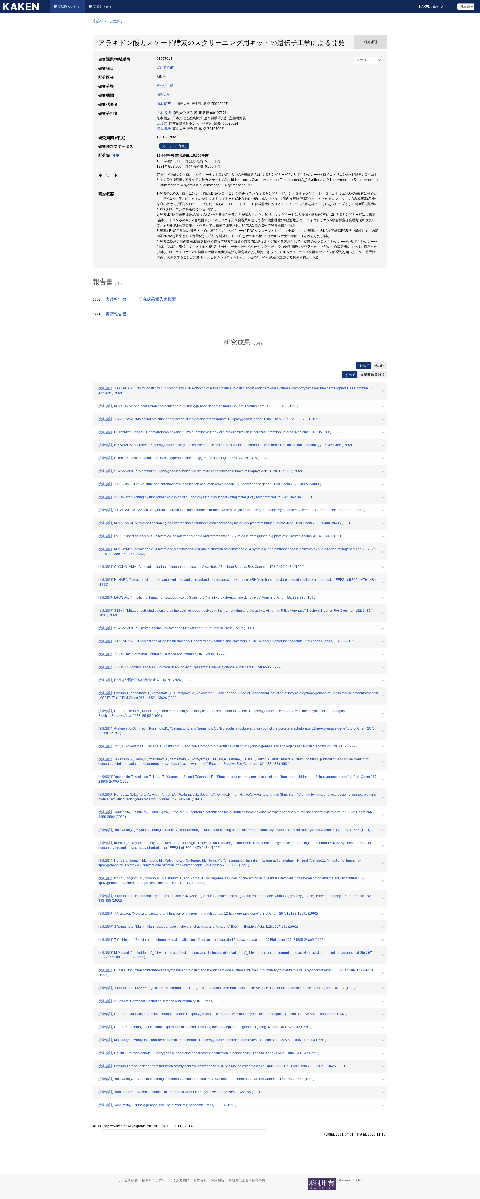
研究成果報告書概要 (157, 299)
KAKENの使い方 (431, 7)
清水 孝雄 (164, 129)
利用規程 (217, 1180)
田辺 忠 (162, 123)
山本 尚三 (164, 104)
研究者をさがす (100, 7)
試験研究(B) (165, 68)
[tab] (243, 342)
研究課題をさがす (67, 7)
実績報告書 (116, 299)
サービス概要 (128, 1180)
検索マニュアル (153, 1180)
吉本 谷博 (164, 113)
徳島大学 (163, 95)
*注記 (115, 156)
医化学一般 (165, 86)
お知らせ (200, 1180)
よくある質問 (179, 1180)
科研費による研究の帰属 (247, 1180)
